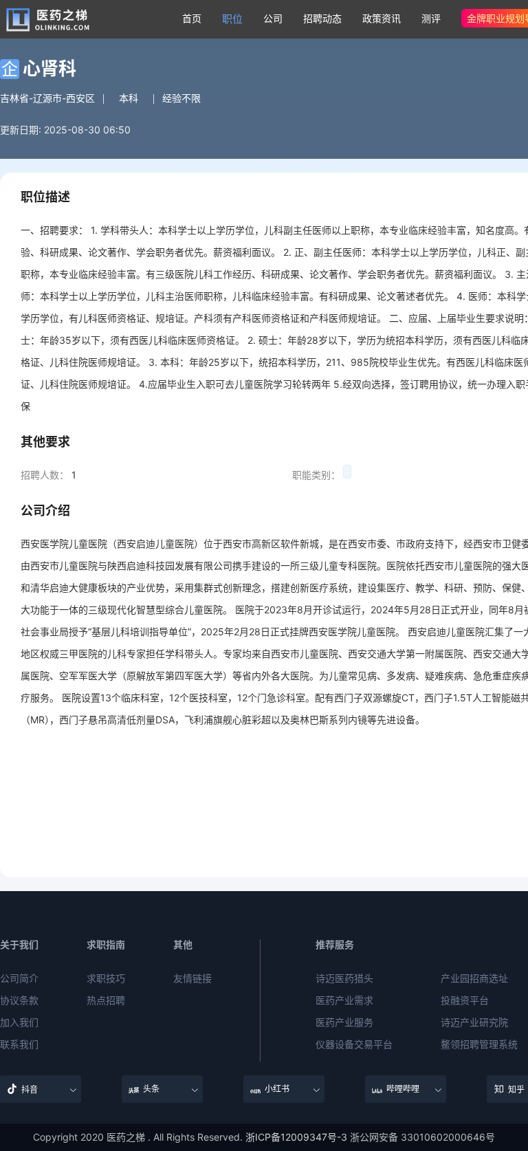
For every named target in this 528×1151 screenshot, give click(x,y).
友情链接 (192, 978)
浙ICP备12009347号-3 (296, 1137)
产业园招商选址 (474, 978)
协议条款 (19, 1000)
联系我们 (19, 1044)
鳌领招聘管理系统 (479, 1044)
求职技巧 (106, 978)
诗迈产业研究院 (474, 1022)
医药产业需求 (344, 1000)
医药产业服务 (344, 1022)
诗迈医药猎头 (344, 978)
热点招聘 (106, 1000)
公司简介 (19, 978)
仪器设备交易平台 (354, 1044)
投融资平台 (465, 1000)
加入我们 (19, 1022)
